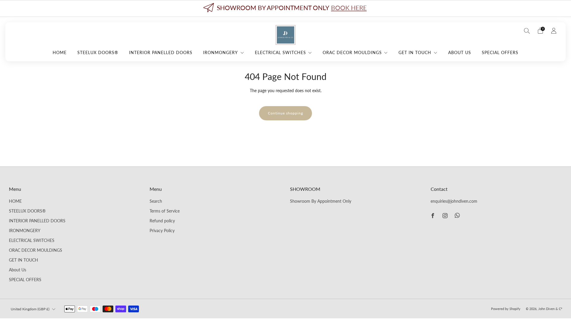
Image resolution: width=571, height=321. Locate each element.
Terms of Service (165, 211)
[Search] (527, 31)
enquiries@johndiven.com (454, 201)
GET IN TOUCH (415, 52)
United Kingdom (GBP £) (30, 309)
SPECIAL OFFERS (500, 52)
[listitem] (285, 8)
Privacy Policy (162, 230)
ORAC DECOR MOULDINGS (352, 52)
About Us (459, 52)
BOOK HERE (349, 7)
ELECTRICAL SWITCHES (280, 52)
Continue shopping (285, 113)
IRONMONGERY (220, 52)
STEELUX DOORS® (97, 52)
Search (156, 201)
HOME (60, 52)
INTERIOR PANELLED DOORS (160, 52)
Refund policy (162, 220)
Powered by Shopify (505, 309)
